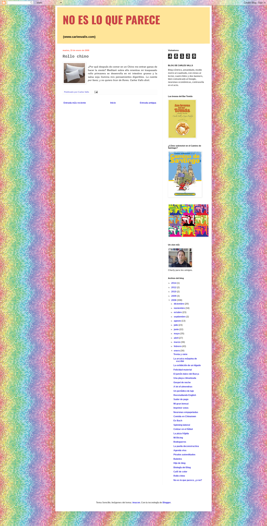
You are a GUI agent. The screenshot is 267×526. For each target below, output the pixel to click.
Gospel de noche (182, 382)
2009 (174, 296)
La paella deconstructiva (186, 446)
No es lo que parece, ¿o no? (187, 480)
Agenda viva (179, 450)
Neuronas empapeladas (185, 412)
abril (176, 338)
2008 (174, 300)
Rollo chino (179, 476)
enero (177, 350)
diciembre (179, 304)
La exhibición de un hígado (187, 365)
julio (176, 325)
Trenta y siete (180, 354)
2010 (174, 291)
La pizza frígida (181, 433)
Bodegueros (179, 442)
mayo (177, 333)
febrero (178, 346)
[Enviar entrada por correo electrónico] (96, 92)
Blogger (167, 502)
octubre (178, 312)
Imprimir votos (181, 408)
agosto (177, 321)
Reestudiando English (184, 395)
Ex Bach (177, 420)
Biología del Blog (182, 467)
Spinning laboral (181, 425)
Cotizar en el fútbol (183, 429)
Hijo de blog (179, 463)
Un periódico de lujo (183, 391)
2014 (174, 283)
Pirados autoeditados (184, 454)
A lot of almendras (182, 386)
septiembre (180, 316)
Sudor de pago (180, 399)
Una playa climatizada (184, 378)
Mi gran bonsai (181, 403)
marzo (177, 342)
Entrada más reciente (75, 103)
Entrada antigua (148, 103)
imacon (136, 502)
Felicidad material (182, 369)
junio (176, 329)
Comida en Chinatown (184, 416)
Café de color (180, 471)
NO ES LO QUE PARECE (111, 19)
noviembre (179, 308)
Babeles (177, 459)
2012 (174, 287)
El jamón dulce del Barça (186, 374)
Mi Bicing (178, 437)
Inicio (113, 103)
